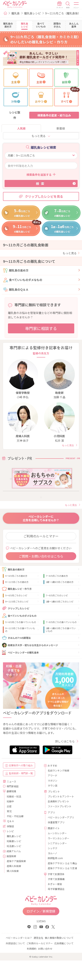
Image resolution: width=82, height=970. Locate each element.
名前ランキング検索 (58, 770)
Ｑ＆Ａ (10, 821)
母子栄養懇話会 (56, 889)
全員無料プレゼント (58, 801)
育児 (9, 811)
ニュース (11, 781)
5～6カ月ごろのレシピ (16, 595)
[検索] (68, 5)
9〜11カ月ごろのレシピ (16, 601)
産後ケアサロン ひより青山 (62, 863)
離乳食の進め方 (18, 270)
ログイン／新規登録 (41, 911)
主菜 (39, 82)
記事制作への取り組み (21, 765)
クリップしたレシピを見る (44, 196)
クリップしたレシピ (18, 608)
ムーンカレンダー (57, 833)
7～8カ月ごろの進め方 (57, 575)
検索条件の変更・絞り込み (54, 115)
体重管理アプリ (56, 822)
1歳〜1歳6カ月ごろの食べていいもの (61, 629)
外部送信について (15, 943)
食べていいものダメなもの (25, 280)
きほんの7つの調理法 (19, 637)
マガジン (52, 780)
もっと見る (39, 136)
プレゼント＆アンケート (61, 796)
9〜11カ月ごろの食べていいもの (20, 629)
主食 (14, 82)
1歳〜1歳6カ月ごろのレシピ (59, 601)
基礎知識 (11, 791)
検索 (41, 183)
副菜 (64, 82)
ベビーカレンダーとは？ (19, 937)
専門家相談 (13, 786)
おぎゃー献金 (55, 884)
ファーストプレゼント (59, 806)
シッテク (52, 848)
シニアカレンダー (57, 843)
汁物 (14, 101)
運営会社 (38, 937)
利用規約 (31, 948)
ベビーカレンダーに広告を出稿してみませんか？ (41, 518)
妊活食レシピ (14, 846)
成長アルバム (14, 851)
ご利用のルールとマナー (41, 536)
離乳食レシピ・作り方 (20, 588)
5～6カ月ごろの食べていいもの (20, 622)
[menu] (76, 5)
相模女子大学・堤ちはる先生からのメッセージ (33, 645)
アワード (52, 775)
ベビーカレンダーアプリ (61, 817)
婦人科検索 (13, 871)
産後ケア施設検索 (16, 861)
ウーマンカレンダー (58, 838)
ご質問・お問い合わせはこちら (41, 556)
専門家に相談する (41, 328)
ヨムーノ (52, 853)
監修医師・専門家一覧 (21, 773)
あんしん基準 (74, 25)
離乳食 (15, 13)
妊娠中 (10, 801)
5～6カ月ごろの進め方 (16, 575)
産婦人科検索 (14, 866)
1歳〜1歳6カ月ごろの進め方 (59, 581)
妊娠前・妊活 (14, 796)
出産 (9, 806)
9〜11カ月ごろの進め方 (16, 581)
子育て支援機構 (56, 879)
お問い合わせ (45, 948)
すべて (65, 101)
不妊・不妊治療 (15, 816)
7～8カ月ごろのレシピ (57, 595)
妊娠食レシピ (14, 841)
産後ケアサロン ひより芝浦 (62, 868)
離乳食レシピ (32, 13)
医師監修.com (55, 858)
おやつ (39, 101)
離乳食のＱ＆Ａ (18, 289)
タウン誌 (52, 785)
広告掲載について (63, 943)
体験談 (10, 826)
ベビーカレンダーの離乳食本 (23, 652)
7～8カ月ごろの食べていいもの (61, 622)
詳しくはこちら (65, 741)
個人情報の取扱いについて (59, 937)
